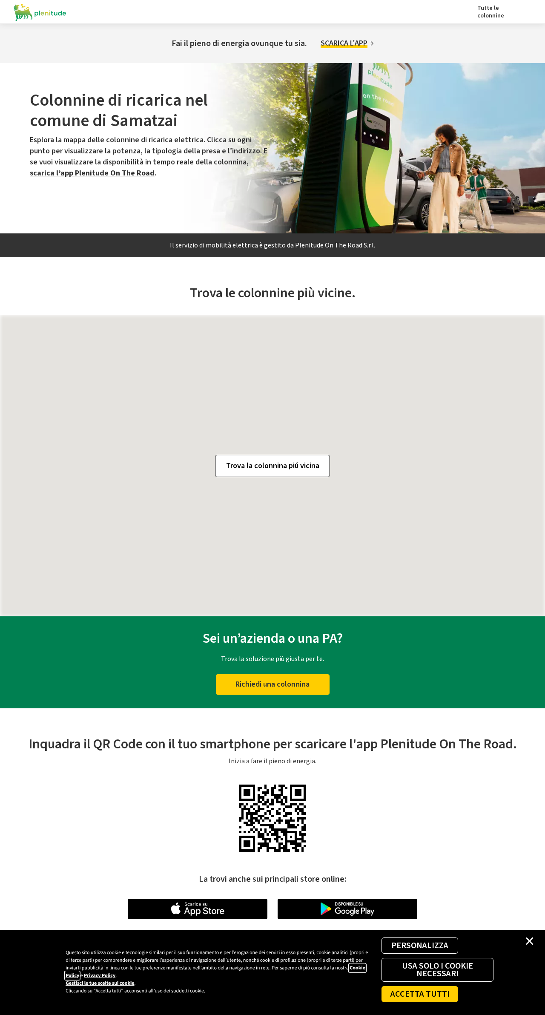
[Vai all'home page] (40, 12)
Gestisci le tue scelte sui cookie (100, 983)
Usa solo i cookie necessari (437, 970)
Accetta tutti (420, 994)
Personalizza (419, 946)
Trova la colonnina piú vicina (272, 465)
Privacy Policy (99, 975)
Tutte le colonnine (490, 12)
